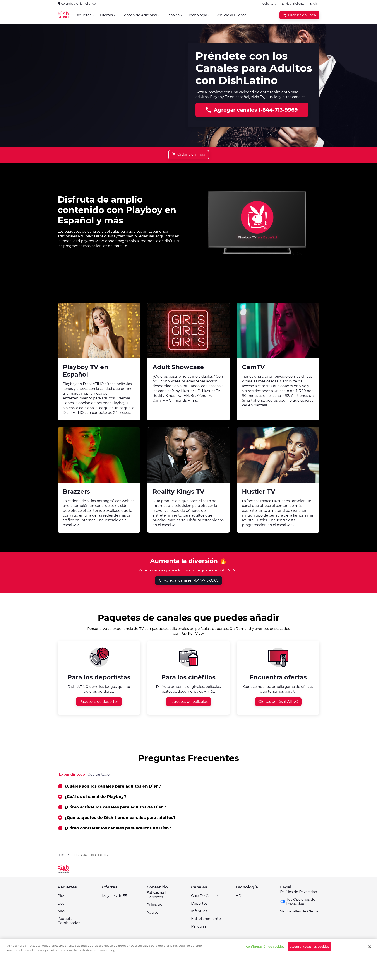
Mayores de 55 (114, 896)
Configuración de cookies (265, 946)
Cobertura (269, 3)
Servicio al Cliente (292, 3)
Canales (199, 887)
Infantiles (199, 911)
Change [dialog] (90, 3)
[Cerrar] (370, 947)
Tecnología (247, 887)
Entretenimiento (206, 919)
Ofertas (109, 887)
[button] (188, 786)
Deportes (155, 897)
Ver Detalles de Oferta (299, 911)
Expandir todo (72, 774)
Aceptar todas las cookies (309, 946)
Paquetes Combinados (69, 921)
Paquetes (67, 887)
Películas (154, 905)
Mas (61, 911)
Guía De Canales (205, 896)
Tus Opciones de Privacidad (300, 901)
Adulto (152, 912)
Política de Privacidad (298, 892)
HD (238, 896)
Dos (61, 903)
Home (62, 855)
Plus (61, 896)
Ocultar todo (98, 774)
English (314, 3)
